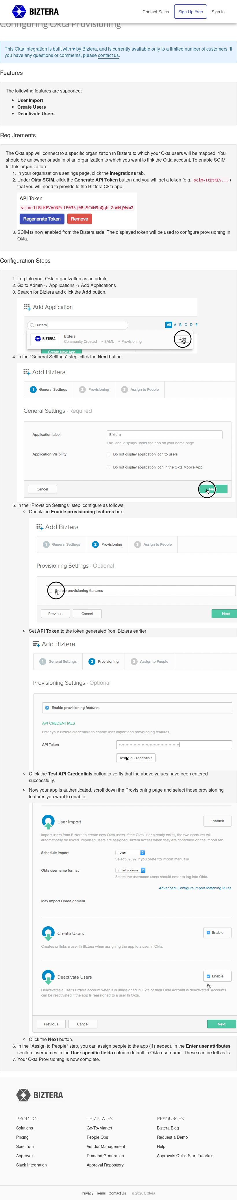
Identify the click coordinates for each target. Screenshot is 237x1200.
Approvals (25, 1155)
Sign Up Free (190, 11)
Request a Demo (172, 1137)
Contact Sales (155, 11)
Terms (101, 1192)
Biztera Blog (168, 1128)
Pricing (22, 1137)
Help (161, 1146)
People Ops (97, 1137)
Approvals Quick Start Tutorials (185, 1155)
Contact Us (117, 1192)
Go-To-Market (99, 1128)
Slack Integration (31, 1165)
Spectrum (25, 1146)
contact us (108, 55)
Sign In (218, 11)
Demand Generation (105, 1155)
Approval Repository (105, 1165)
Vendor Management (106, 1146)
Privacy (87, 1192)
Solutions (24, 1128)
